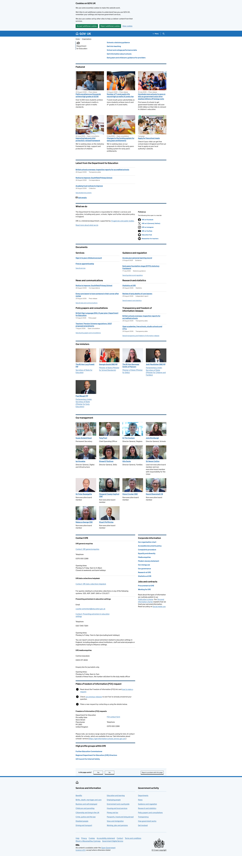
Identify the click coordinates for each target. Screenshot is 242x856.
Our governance (144, 569)
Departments (143, 795)
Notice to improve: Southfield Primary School (94, 178)
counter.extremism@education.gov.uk (90, 609)
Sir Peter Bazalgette (84, 494)
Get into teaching (114, 46)
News (140, 800)
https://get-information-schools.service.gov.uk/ (107, 739)
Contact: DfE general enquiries (87, 549)
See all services (80, 268)
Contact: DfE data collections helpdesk (91, 584)
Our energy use (144, 565)
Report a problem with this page (152, 772)
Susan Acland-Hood (84, 438)
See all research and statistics (132, 300)
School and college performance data (122, 50)
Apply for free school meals (149, 138)
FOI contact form (113, 717)
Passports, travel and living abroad (120, 817)
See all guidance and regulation (132, 275)
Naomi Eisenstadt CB (154, 494)
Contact (120, 838)
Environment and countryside (118, 804)
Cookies (92, 838)
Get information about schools (119, 54)
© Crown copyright (159, 850)
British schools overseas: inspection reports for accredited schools (102, 170)
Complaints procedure (147, 550)
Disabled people (82, 821)
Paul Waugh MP (82, 396)
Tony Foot (103, 438)
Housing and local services (117, 808)
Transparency (143, 817)
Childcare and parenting (85, 808)
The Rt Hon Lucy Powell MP (85, 365)
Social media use (159, 606)
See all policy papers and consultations (88, 333)
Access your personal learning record (137, 258)
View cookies (127, 26)
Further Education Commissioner (89, 751)
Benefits (79, 795)
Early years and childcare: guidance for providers (126, 58)
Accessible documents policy (149, 546)
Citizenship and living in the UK (87, 812)
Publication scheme (145, 599)
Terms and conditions (133, 838)
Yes (100, 772)
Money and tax (112, 812)
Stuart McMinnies (106, 522)
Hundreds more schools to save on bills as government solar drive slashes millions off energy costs (151, 96)
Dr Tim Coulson (128, 438)
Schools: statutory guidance (118, 42)
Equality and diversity (146, 553)
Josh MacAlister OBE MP (156, 364)
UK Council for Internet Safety (88, 759)
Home (78, 39)
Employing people (114, 800)
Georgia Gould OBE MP (108, 364)
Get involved (143, 825)
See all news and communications (86, 303)
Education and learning (116, 795)
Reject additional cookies (110, 26)
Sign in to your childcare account (89, 258)
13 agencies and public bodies (122, 221)
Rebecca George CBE (84, 522)
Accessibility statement (106, 838)
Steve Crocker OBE (130, 494)
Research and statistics (147, 808)
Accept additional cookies (87, 26)
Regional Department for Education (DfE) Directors (96, 755)
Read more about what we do (87, 225)
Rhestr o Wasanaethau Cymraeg (88, 841)
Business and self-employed (86, 804)
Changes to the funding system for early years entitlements (120, 139)
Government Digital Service (112, 841)
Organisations (86, 39)
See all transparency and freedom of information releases (140, 336)
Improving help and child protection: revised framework (88, 139)
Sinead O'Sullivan (106, 461)
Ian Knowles (80, 461)
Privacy (84, 838)
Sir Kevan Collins (152, 461)
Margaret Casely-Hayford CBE (109, 495)
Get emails (82, 198)
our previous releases (94, 697)
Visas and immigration (115, 821)
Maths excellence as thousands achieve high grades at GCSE (88, 95)
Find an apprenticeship (85, 264)
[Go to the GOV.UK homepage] (83, 33)
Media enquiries (144, 557)
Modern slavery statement (148, 561)
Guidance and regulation (147, 804)
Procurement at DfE (146, 586)
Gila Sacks (126, 461)
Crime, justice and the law (86, 817)
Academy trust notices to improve (89, 186)
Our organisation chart (147, 542)
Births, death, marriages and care (88, 800)
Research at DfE (144, 572)
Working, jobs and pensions (117, 825)
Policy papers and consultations (150, 812)
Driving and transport (84, 825)
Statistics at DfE (129, 285)
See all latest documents (84, 193)
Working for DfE (144, 589)
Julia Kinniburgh (152, 438)
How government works (147, 821)
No (111, 772)
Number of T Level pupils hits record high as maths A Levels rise (120, 95)
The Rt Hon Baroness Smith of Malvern (130, 365)
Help (77, 838)
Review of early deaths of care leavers (137, 294)
